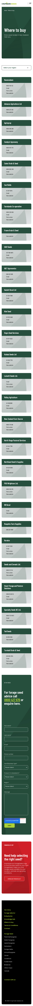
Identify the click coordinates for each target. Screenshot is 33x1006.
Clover (6, 955)
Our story (7, 910)
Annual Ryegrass (9, 952)
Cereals (6, 971)
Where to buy (9, 922)
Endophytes (8, 916)
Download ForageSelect (14, 879)
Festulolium (8, 946)
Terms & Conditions (11, 925)
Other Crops (8, 968)
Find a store (9, 91)
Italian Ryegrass (9, 940)
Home (5, 10)
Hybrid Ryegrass (9, 943)
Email (7, 88)
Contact (7, 928)
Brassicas (7, 965)
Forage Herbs (8, 949)
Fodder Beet (8, 962)
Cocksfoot (7, 959)
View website (9, 93)
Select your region (9, 68)
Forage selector (9, 913)
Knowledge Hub (9, 919)
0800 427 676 (12, 700)
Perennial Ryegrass (10, 937)
